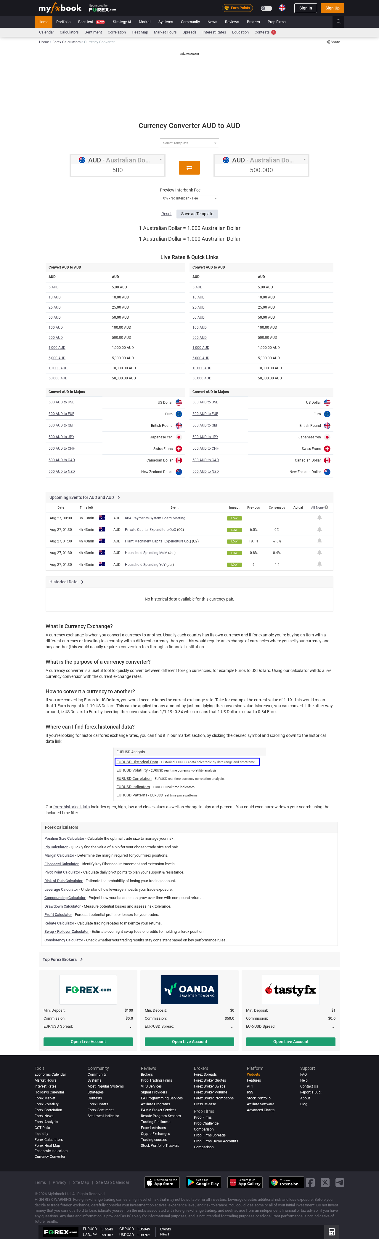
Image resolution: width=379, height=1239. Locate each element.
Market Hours (165, 32)
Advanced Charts (260, 1110)
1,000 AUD (57, 348)
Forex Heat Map (47, 1146)
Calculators (69, 32)
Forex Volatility (47, 1104)
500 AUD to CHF (62, 448)
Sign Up (332, 8)
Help (304, 1080)
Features (254, 1080)
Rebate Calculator (59, 923)
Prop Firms (277, 22)
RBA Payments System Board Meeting (155, 518)
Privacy (59, 1182)
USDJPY (90, 1234)
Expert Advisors (153, 1128)
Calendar (46, 32)
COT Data (42, 1128)
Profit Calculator (58, 914)
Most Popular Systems (106, 1086)
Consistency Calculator (63, 940)
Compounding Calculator (65, 897)
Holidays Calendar (49, 1092)
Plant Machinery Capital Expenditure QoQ (158, 541)
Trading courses (154, 1140)
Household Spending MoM (146, 553)
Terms (40, 1182)
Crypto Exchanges (155, 1134)
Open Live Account (88, 1041)
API (250, 1086)
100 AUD (56, 327)
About (305, 1098)
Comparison (204, 1147)
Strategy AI (122, 22)
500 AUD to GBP (62, 425)
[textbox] (187, 143)
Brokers (253, 22)
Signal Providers (154, 1092)
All (313, 508)
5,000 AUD (57, 358)
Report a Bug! (311, 1092)
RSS (250, 1092)
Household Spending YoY (145, 565)
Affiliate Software (260, 1104)
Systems (165, 22)
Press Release (205, 1104)
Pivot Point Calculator (62, 872)
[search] (342, 22)
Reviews (232, 22)
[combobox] (189, 143)
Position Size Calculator (64, 838)
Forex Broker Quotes (210, 1080)
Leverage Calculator (61, 889)
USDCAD (126, 1234)
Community (190, 22)
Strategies (96, 1092)
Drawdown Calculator (62, 906)
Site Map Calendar (112, 1182)
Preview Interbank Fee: (180, 190)
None (320, 508)
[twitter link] (325, 1182)
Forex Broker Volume (210, 1092)
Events (165, 1229)
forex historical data (71, 806)
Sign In (305, 8)
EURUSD (90, 1229)
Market (145, 22)
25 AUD (55, 307)
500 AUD (56, 338)
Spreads (190, 32)
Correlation (117, 32)
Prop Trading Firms (156, 1080)
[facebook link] (310, 1182)
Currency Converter (50, 1157)
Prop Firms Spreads (210, 1135)
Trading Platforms (155, 1122)
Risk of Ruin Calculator (63, 881)
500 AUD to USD (62, 402)
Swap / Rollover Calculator (66, 931)
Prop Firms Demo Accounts (216, 1141)
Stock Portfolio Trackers (160, 1146)
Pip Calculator (56, 847)
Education (240, 32)
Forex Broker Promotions (214, 1098)
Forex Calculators (49, 1140)
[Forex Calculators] (331, 1232)
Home (43, 22)
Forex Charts (98, 1104)
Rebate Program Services (161, 1116)
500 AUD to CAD (62, 460)
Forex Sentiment (101, 1110)
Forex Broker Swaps (209, 1086)
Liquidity (41, 1134)
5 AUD (54, 287)
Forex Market (45, 1098)
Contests (264, 32)
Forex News (44, 1116)
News (212, 22)
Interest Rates (214, 32)
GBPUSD (126, 1229)
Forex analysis (46, 1122)
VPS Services (151, 1086)
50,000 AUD (58, 378)
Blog (303, 1104)
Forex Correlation (48, 1110)
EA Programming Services (162, 1098)
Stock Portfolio (259, 1098)
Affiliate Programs (155, 1104)
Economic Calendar (50, 1074)
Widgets (253, 1074)
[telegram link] (339, 1182)
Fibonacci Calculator (61, 864)
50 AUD (55, 317)
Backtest (91, 22)
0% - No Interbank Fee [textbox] (180, 198)
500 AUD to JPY (61, 437)
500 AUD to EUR (61, 414)
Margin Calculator (59, 855)
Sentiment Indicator (103, 1116)
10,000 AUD (58, 368)
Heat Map (140, 32)
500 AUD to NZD (62, 472)
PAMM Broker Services (158, 1110)
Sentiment (93, 32)
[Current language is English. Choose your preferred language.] (282, 7)
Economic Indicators (51, 1151)
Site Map (81, 1182)
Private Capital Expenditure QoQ (150, 530)
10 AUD (55, 297)
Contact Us (309, 1086)
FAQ (303, 1074)
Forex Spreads (205, 1074)
